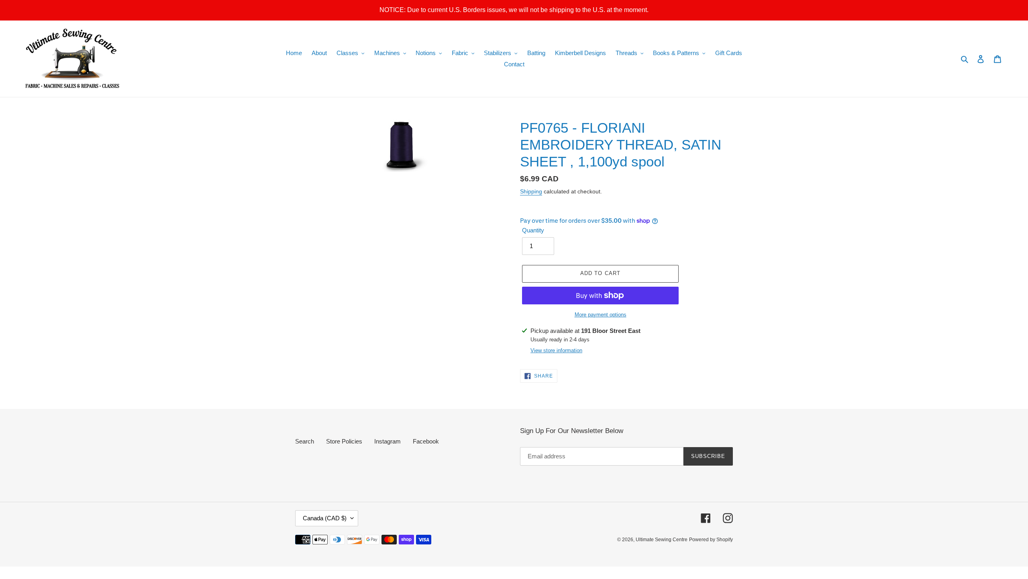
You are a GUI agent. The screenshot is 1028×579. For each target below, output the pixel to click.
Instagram (387, 441)
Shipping (531, 191)
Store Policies (344, 441)
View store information (556, 350)
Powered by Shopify (711, 539)
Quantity (533, 230)
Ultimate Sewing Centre (661, 539)
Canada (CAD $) (325, 518)
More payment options (600, 315)
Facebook (426, 441)
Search (304, 441)
